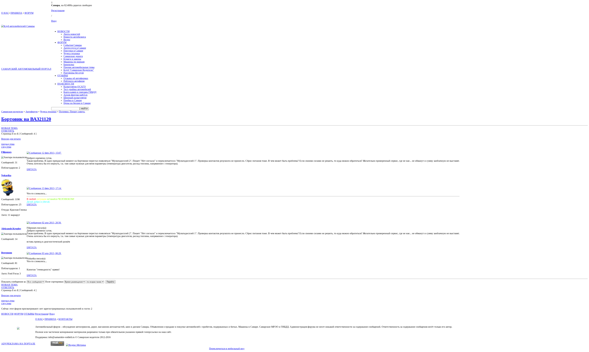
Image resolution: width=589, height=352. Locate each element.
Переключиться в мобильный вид (226, 348)
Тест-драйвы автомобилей (77, 89)
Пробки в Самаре (73, 100)
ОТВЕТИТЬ (7, 131)
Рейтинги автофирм (74, 81)
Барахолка (69, 64)
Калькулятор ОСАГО (75, 86)
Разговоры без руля (74, 72)
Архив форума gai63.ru (75, 95)
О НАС (5, 13)
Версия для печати (11, 139)
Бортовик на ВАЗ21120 (26, 119)
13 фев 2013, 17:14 (51, 188)
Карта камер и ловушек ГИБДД (80, 92)
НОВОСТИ (63, 31)
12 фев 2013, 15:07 (51, 153)
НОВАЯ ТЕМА (9, 128)
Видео (67, 39)
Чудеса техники (72, 53)
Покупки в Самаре (73, 50)
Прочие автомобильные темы (79, 67)
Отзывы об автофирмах (76, 78)
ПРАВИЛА (16, 13)
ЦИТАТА (32, 169)
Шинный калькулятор (75, 97)
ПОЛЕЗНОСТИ (65, 84)
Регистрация (57, 10)
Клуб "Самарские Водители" (79, 70)
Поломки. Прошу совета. (72, 111)
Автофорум (31, 111)
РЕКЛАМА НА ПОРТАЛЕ (18, 343)
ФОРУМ (28, 13)
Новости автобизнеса (75, 37)
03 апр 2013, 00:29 (51, 253)
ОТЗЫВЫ (62, 75)
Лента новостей (72, 34)
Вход (53, 21)
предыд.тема (7, 144)
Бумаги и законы (72, 59)
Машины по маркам (74, 61)
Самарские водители (12, 111)
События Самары (73, 45)
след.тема (6, 147)
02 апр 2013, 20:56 (51, 222)
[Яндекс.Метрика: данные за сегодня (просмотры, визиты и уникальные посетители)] (76, 345)
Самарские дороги (73, 56)
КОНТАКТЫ (65, 319)
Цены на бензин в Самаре (77, 103)
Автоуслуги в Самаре (75, 48)
